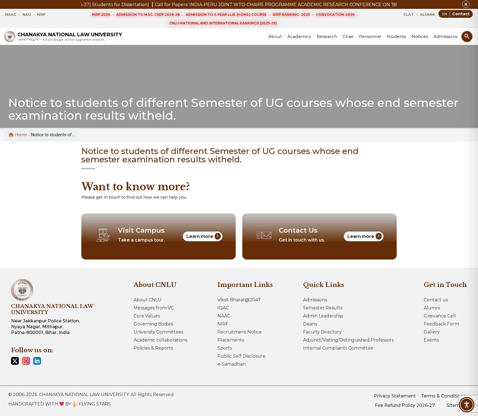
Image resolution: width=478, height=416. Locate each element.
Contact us (436, 299)
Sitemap (456, 405)
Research (327, 36)
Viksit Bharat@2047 (239, 299)
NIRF (222, 324)
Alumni (432, 307)
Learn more (203, 236)
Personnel (370, 36)
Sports (224, 348)
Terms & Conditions (443, 396)
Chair (348, 36)
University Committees (158, 332)
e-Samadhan (231, 364)
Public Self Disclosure (241, 356)
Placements (230, 340)
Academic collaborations (160, 340)
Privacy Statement (395, 396)
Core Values (147, 316)
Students (396, 36)
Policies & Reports (153, 348)
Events (431, 340)
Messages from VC (154, 307)
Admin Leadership (323, 316)
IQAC (223, 307)
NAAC (223, 316)
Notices (420, 36)
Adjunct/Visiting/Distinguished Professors (348, 340)
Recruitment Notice (239, 332)
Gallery (432, 332)
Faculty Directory (322, 332)
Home (21, 134)
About (275, 36)
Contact (461, 13)
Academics (299, 36)
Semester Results (322, 307)
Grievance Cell (440, 316)
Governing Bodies (153, 324)
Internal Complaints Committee (338, 348)
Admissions (445, 36)
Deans (310, 324)
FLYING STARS (94, 404)
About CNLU (148, 299)
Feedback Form (441, 324)
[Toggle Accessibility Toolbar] (466, 404)
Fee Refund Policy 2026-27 (405, 405)
